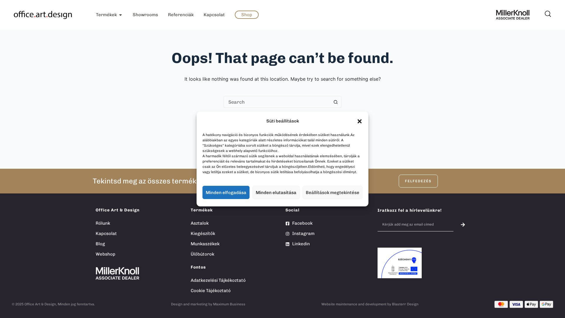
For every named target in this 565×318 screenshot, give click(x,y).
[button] (360, 121)
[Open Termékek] (120, 14)
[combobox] (277, 102)
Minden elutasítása (276, 192)
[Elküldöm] (463, 224)
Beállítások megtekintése (332, 192)
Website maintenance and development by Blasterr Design (369, 304)
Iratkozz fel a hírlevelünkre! (410, 210)
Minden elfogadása (226, 192)
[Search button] (335, 101)
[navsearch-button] (547, 11)
